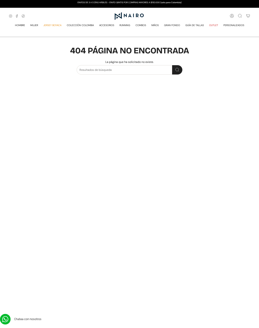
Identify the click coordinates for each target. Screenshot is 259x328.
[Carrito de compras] (248, 16)
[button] (20, 25)
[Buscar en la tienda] (177, 70)
